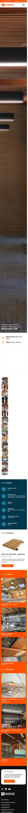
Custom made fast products (8, 802)
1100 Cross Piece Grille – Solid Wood (13, 554)
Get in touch (9, 781)
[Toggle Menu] (23, 5)
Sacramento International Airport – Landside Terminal (12, 700)
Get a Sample (8, 566)
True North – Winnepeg (7, 633)
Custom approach (5, 804)
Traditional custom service (7, 809)
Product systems (5, 807)
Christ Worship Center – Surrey (9, 604)
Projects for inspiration (7, 812)
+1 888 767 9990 (7, 1)
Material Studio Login (20, 1)
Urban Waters (4, 759)
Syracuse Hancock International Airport (11, 730)
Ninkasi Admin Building (7, 663)
